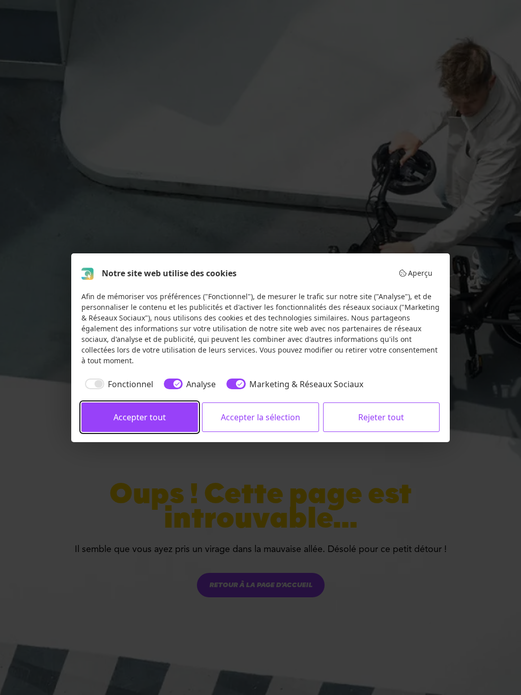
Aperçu (420, 273)
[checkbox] (117, 384)
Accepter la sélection (260, 417)
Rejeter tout (381, 417)
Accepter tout (139, 417)
